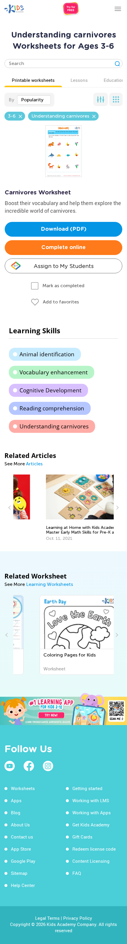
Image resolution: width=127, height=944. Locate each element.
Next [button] (117, 508)
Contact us (22, 837)
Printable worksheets (33, 80)
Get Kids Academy (91, 825)
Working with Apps (91, 812)
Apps (16, 800)
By (11, 100)
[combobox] (34, 100)
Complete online (63, 247)
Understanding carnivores (54, 426)
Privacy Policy (77, 918)
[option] (63, 508)
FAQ (76, 873)
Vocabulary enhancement (53, 372)
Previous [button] (10, 508)
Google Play (23, 861)
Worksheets (23, 788)
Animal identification (46, 354)
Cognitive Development (50, 390)
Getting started (87, 788)
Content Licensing (91, 861)
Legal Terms (47, 918)
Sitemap (19, 873)
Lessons (79, 80)
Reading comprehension (51, 408)
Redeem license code (94, 849)
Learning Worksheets (49, 584)
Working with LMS (90, 800)
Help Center (23, 885)
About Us (20, 825)
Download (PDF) (64, 229)
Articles (34, 464)
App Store (21, 849)
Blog (15, 812)
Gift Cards (82, 837)
